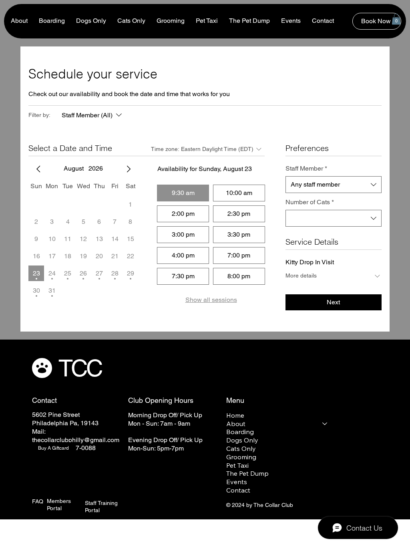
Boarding (240, 432)
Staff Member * (306, 168)
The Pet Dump (247, 473)
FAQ (37, 501)
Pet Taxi (237, 465)
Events (236, 482)
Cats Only (241, 448)
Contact (238, 490)
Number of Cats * (309, 202)
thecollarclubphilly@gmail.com (75, 440)
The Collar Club (273, 505)
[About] (325, 424)
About (235, 424)
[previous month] (38, 169)
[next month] (128, 169)
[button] (396, 19)
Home (235, 415)
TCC (79, 368)
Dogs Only (242, 440)
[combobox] (333, 184)
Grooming (241, 457)
